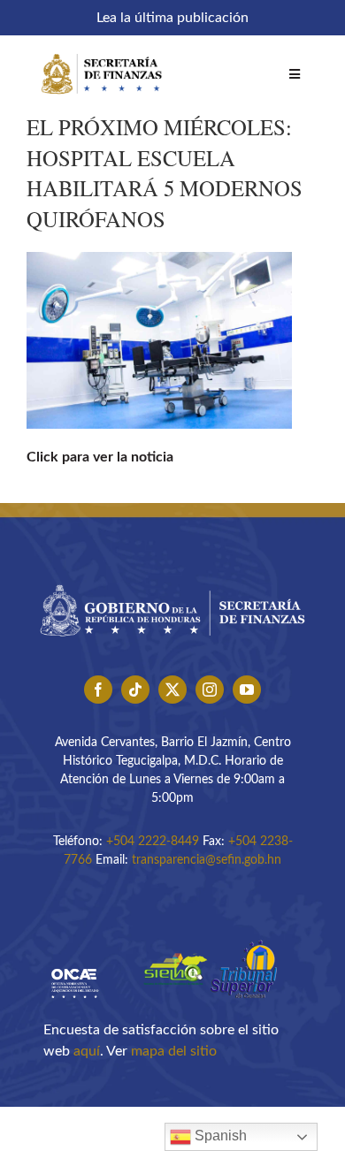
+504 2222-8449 (152, 841)
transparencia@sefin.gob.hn (206, 860)
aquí (86, 1051)
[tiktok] (135, 689)
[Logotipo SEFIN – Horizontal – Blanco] (101, 51)
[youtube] (247, 689)
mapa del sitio (174, 1051)
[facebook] (98, 689)
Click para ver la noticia (100, 457)
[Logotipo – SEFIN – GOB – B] (172, 579)
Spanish (219, 1135)
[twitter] (172, 689)
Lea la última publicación (172, 18)
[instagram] (210, 689)
